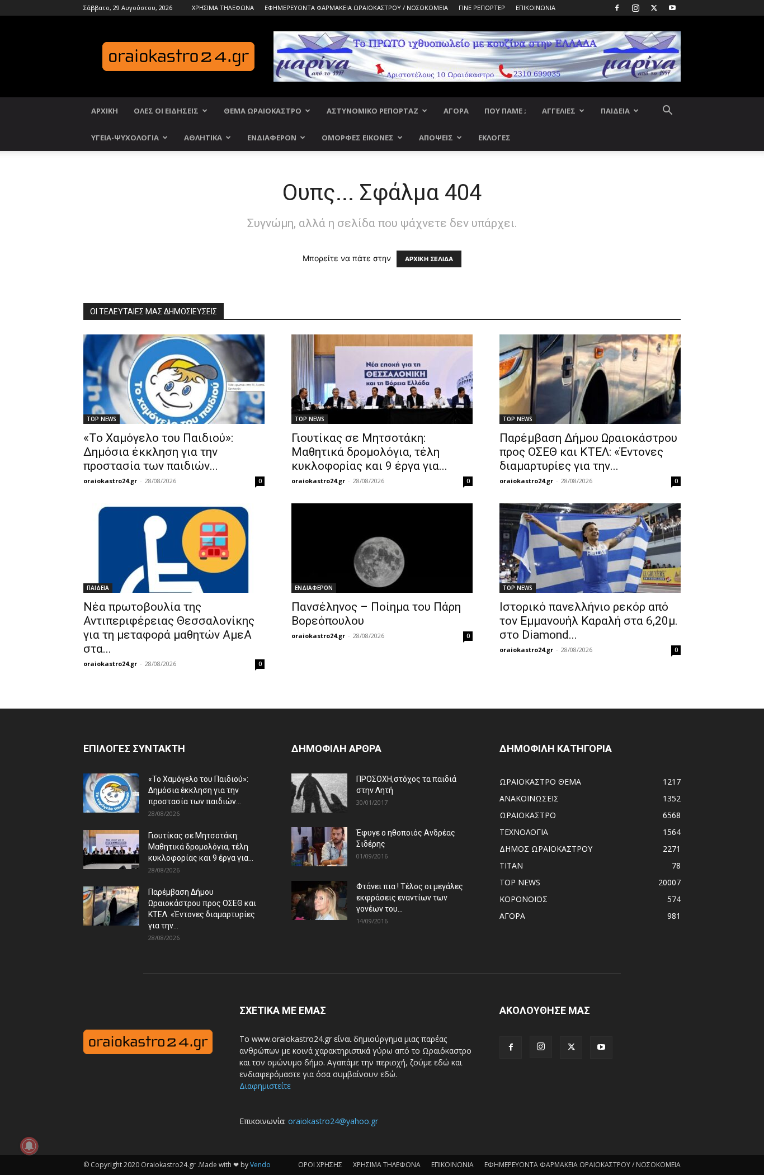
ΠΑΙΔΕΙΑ (615, 111)
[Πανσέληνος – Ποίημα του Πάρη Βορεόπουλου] (382, 548)
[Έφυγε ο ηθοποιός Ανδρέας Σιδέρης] (319, 846)
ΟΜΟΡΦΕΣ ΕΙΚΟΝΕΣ (358, 138)
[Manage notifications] (29, 1146)
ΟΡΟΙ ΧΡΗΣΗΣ (320, 1164)
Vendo (260, 1164)
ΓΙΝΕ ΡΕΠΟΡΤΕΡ (482, 7)
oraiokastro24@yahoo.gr (333, 1121)
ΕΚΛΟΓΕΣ (494, 138)
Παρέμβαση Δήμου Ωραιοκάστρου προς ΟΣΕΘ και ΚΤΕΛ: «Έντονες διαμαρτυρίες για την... (588, 452)
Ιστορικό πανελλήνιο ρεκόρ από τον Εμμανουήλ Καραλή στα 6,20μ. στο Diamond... (588, 620)
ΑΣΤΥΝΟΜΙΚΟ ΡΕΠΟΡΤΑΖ (372, 111)
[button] (667, 111)
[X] (653, 8)
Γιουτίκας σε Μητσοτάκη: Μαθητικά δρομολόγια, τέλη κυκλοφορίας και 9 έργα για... (369, 452)
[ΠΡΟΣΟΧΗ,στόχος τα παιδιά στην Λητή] (319, 793)
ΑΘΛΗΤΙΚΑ (203, 138)
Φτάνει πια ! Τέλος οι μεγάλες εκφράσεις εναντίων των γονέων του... (409, 897)
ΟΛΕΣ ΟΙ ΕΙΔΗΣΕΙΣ (166, 111)
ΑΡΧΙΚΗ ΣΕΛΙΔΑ (429, 259)
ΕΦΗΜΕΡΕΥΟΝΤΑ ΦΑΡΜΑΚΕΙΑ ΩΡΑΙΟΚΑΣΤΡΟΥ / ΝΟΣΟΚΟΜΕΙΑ (356, 7)
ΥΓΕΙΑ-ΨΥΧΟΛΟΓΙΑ (125, 138)
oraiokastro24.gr (110, 480)
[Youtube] (672, 8)
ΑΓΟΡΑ (456, 111)
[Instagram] (635, 8)
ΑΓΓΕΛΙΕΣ (559, 111)
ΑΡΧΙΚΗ (104, 111)
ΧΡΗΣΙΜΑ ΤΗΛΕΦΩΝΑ (223, 7)
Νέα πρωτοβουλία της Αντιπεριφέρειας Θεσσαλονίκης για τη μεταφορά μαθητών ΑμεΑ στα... (168, 627)
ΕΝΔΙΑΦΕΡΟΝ (271, 138)
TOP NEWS (101, 419)
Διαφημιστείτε (265, 1085)
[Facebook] (617, 8)
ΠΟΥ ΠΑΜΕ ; (505, 111)
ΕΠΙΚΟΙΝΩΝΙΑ (535, 7)
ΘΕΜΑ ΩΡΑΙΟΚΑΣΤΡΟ (262, 111)
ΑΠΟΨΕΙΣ (436, 138)
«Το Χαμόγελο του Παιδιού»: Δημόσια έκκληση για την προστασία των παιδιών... (158, 452)
